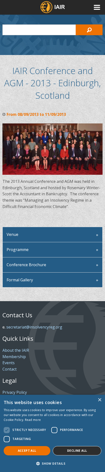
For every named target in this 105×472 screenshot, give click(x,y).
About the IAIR (15, 350)
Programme (18, 249)
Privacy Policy (14, 392)
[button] (52, 463)
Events (8, 362)
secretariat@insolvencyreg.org (34, 327)
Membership (14, 356)
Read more (33, 420)
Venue (12, 234)
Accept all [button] (27, 451)
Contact (9, 369)
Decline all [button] (77, 451)
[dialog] (52, 433)
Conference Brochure (26, 264)
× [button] (99, 400)
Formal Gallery (20, 280)
